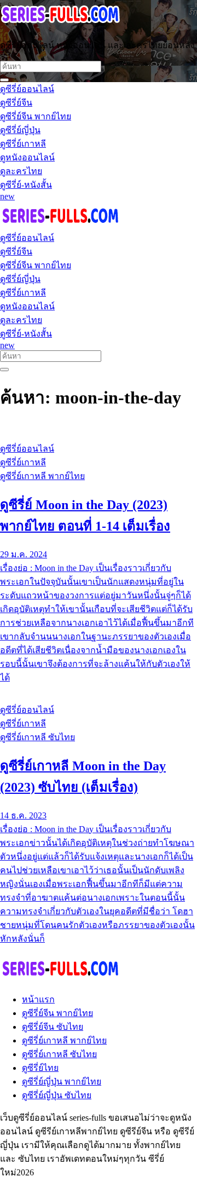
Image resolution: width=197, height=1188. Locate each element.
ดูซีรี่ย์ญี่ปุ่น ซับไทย (56, 1095)
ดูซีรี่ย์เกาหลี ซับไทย (59, 1054)
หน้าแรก (38, 999)
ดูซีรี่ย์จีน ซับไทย (52, 1026)
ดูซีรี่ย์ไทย (40, 1067)
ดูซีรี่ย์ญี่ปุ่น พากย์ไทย (61, 1081)
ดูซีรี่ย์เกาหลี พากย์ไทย (64, 1040)
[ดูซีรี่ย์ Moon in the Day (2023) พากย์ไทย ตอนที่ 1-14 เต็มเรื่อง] (98, 428)
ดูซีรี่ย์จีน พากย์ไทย (57, 1013)
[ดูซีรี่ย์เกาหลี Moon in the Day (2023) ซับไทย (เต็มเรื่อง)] (98, 689)
